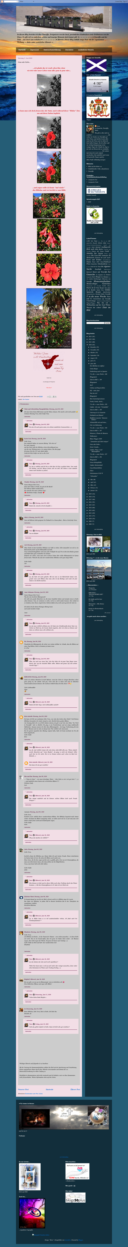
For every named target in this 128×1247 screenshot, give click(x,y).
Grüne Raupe (94, 369)
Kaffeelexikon (107, 269)
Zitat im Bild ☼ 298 (96, 410)
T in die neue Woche (96, 296)
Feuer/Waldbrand (105, 262)
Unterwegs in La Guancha (97, 413)
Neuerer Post (23, 1089)
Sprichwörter (106, 292)
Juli (91, 361)
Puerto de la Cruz (92, 288)
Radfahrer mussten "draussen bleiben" (98, 419)
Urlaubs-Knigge (91, 301)
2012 (90, 513)
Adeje (104, 243)
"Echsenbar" (94, 476)
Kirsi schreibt (28, 716)
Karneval (89, 272)
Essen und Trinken (93, 259)
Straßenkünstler (90, 294)
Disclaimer (69, 50)
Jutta (26, 849)
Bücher (101, 249)
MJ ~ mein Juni (95, 391)
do (25, 1009)
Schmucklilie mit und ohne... (98, 422)
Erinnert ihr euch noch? (102, 258)
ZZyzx (92, 471)
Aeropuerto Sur (92, 180)
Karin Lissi (27, 439)
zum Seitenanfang (98, 233)
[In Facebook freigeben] (54, 397)
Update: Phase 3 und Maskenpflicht (96, 450)
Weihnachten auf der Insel (95, 305)
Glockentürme (103, 264)
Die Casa (94, 255)
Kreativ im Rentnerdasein (96, 609)
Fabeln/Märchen (106, 260)
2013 (90, 510)
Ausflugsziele (105, 247)
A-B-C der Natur (91, 241)
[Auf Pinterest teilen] (56, 397)
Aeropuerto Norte (93, 182)
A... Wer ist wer (102, 241)
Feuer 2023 (95, 262)
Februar (92, 488)
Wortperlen (92, 588)
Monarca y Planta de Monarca (99, 433)
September (93, 355)
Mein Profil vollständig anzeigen (95, 160)
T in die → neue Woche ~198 (98, 428)
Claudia (26, 482)
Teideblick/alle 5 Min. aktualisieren (98, 169)
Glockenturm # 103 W (96, 473)
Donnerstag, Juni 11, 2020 (43, 995)
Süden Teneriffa (105, 294)
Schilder (107, 290)
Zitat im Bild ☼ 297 (96, 431)
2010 (90, 519)
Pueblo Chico (106, 286)
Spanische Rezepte (93, 292)
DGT (89, 202)
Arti (25, 545)
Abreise (100, 243)
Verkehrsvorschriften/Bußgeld (103, 301)
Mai (91, 480)
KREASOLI (28, 677)
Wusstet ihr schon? (93, 307)
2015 (90, 505)
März (92, 485)
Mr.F (91, 385)
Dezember (93, 347)
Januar (92, 490)
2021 (90, 342)
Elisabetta (27, 932)
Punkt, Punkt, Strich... (97, 401)
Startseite (22, 50)
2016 (90, 502)
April (92, 482)
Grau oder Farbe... (95, 444)
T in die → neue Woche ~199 (98, 404)
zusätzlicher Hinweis (86, 50)
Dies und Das (28, 776)
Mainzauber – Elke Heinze (96, 604)
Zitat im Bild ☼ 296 (96, 457)
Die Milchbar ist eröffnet (97, 366)
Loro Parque (96, 277)
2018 (90, 497)
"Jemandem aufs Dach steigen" (99, 442)
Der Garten (26, 399)
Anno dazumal (96, 247)
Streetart (98, 294)
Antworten (27, 417)
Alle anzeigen (107, 612)
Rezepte (102, 288)
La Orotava (107, 275)
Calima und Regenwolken (97, 388)
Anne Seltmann (29, 592)
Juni (92, 364)
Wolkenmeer (93, 436)
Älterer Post (75, 1089)
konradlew (68, 1240)
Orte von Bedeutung (96, 425)
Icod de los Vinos (96, 267)
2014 (90, 508)
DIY (99, 255)
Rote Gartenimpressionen (97, 399)
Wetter (108, 305)
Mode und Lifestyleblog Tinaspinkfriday (36, 409)
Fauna (88, 262)
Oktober (92, 353)
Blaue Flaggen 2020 (96, 439)
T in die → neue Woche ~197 (98, 454)
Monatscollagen (91, 283)
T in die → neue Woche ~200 (98, 374)
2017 (90, 499)
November (93, 350)
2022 (90, 339)
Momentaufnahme (102, 281)
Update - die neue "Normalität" (99, 407)
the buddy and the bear (95, 599)
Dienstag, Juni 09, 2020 (56, 409)
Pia (25, 641)
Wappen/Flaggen (90, 303)
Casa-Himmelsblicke (96, 468)
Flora (88, 264)
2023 (90, 336)
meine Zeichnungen (95, 279)
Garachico (94, 264)
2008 (90, 524)
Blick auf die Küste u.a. (95, 166)
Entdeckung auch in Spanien (98, 371)
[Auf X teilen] (52, 397)
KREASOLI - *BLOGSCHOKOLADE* (96, 593)
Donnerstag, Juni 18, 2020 (34, 1009)
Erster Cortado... (95, 447)
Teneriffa (91, 171)
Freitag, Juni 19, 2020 (41, 1024)
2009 (90, 521)
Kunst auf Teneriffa (100, 272)
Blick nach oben (92, 249)
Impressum (34, 50)
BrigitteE (27, 979)
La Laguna (99, 275)
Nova (30, 424)
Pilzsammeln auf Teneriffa (93, 286)
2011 (90, 516)
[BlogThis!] (50, 397)
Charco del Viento (98, 251)
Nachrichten (106, 283)
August (92, 358)
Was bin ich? (94, 393)
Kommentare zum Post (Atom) (34, 1094)
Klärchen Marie (29, 896)
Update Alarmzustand (96, 465)
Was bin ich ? (103, 303)
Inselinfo (98, 269)
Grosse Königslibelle (96, 462)
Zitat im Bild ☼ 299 (96, 380)
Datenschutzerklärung (52, 50)
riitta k (26, 517)
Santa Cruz (100, 290)
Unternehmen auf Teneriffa (102, 299)
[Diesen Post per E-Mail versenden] (48, 397)
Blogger (80, 1240)
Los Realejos (104, 277)
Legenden (89, 277)
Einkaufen (105, 256)
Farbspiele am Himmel (96, 415)
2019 (90, 494)
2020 (90, 345)
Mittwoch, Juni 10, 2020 (42, 702)
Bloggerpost (93, 377)
